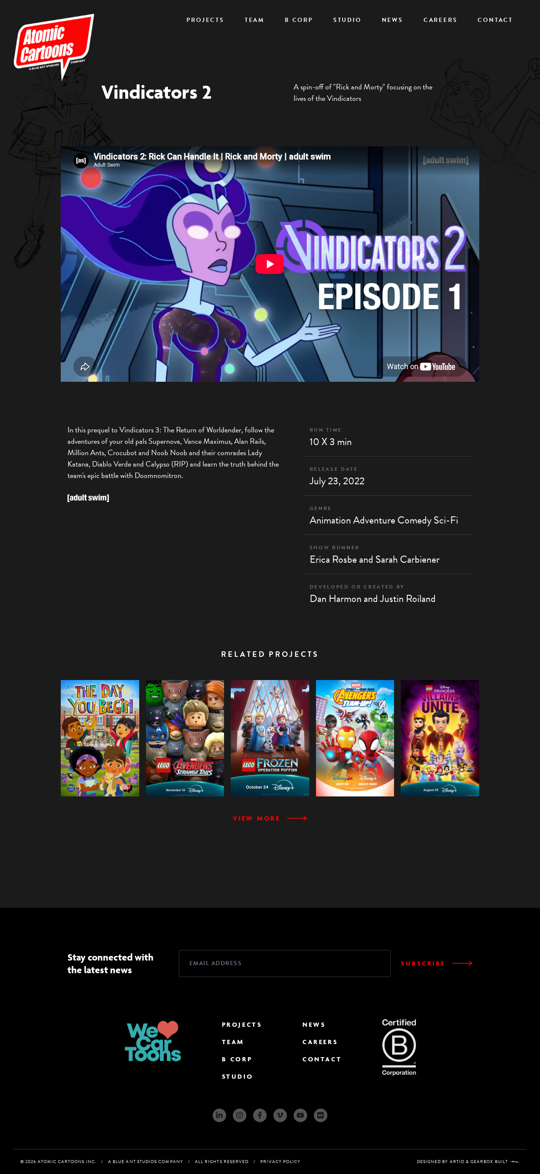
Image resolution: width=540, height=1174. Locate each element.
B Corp (299, 20)
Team (255, 20)
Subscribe (423, 963)
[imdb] (320, 1115)
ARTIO (457, 1161)
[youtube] (300, 1115)
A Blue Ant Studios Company (145, 1161)
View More (257, 818)
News (392, 20)
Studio (347, 20)
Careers (441, 20)
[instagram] (239, 1115)
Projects (205, 20)
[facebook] (260, 1115)
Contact (495, 20)
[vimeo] (280, 1115)
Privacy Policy (280, 1161)
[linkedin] (219, 1115)
